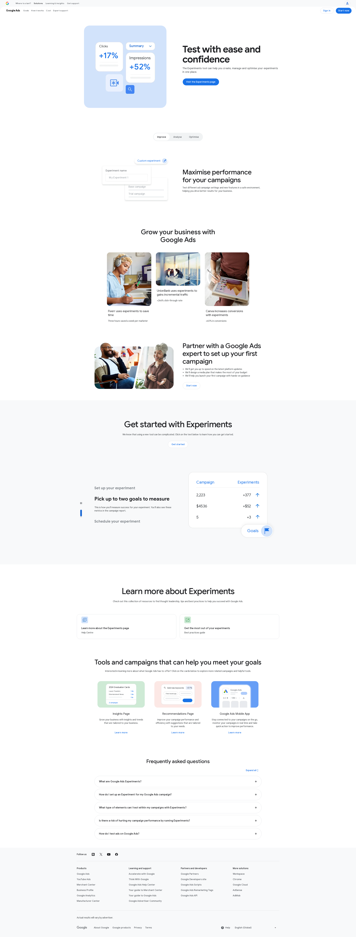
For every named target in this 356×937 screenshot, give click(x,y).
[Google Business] (7, 3)
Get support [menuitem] (73, 3)
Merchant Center (86, 884)
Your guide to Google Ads (142, 895)
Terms (148, 927)
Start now (343, 10)
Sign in (327, 10)
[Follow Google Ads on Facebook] (116, 854)
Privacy (138, 927)
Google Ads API (189, 895)
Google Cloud (240, 884)
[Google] (82, 927)
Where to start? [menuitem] (23, 3)
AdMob (236, 895)
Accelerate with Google (142, 874)
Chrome (237, 879)
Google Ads (83, 874)
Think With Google (139, 879)
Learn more (121, 732)
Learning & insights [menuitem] (55, 3)
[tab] (162, 137)
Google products (121, 927)
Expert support (60, 10)
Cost (48, 10)
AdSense (237, 890)
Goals (26, 10)
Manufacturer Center (88, 901)
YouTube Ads (84, 879)
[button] (178, 781)
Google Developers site (193, 879)
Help (227, 927)
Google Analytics (86, 895)
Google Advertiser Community (145, 901)
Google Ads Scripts (191, 884)
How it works (37, 10)
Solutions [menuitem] (38, 3)
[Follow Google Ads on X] (101, 854)
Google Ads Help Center (142, 884)
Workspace (239, 874)
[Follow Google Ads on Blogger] (93, 854)
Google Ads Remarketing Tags (197, 890)
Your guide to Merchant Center (145, 890)
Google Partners (190, 874)
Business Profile (85, 890)
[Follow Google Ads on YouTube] (108, 854)
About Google (101, 927)
